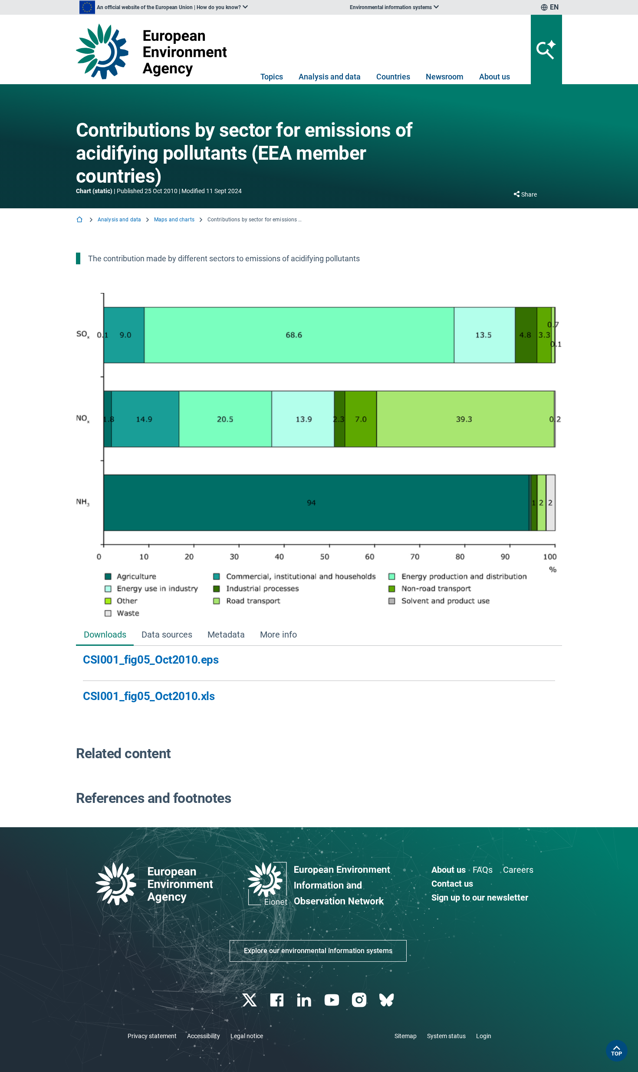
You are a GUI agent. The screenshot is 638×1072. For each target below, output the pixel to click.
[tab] (105, 635)
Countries (393, 76)
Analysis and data (330, 76)
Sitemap (406, 1036)
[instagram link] (360, 1000)
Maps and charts (174, 220)
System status (446, 1036)
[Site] (154, 51)
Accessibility (203, 1036)
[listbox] (163, 7)
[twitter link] (250, 1000)
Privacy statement (152, 1036)
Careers (518, 870)
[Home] (80, 220)
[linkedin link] (305, 1000)
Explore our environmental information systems (318, 951)
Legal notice (246, 1036)
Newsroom (445, 76)
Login (483, 1036)
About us (494, 76)
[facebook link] (278, 1000)
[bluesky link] (387, 1000)
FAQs (483, 870)
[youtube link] (333, 1000)
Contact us (452, 883)
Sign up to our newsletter (479, 897)
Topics (271, 76)
